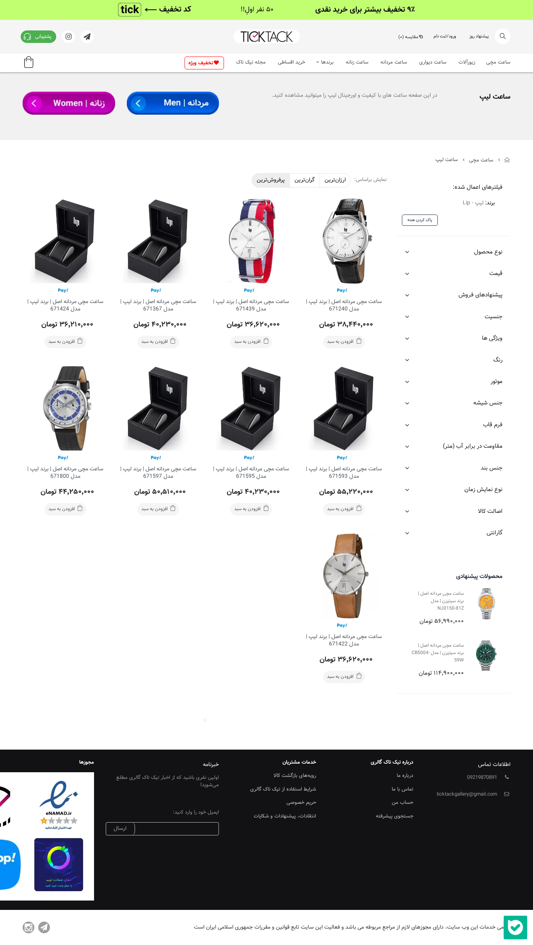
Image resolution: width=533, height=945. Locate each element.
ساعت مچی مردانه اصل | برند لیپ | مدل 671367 (158, 306)
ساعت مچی (498, 62)
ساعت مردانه (393, 62)
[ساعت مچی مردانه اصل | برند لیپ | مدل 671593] (344, 408)
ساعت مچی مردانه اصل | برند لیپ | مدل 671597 (158, 473)
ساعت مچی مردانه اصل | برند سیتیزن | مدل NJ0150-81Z (441, 601)
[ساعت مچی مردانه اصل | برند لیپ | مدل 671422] (344, 575)
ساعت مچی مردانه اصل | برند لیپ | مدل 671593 (344, 473)
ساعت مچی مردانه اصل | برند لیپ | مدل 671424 (65, 306)
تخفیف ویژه (200, 63)
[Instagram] (28, 927)
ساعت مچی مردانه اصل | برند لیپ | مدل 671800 (65, 473)
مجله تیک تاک (251, 62)
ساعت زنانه (357, 62)
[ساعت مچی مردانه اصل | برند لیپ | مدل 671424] (65, 241)
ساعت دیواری (432, 62)
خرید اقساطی (291, 62)
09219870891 (482, 778)
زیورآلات (466, 62)
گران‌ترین (305, 180)
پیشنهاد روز (479, 36)
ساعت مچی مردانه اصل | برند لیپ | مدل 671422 (344, 641)
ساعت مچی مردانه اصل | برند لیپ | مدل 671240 (344, 306)
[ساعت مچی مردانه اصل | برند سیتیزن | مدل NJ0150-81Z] (486, 603)
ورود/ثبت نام (445, 36)
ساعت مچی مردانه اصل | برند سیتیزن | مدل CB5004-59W (438, 653)
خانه (507, 160)
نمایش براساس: (370, 180)
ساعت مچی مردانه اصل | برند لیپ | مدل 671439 (251, 306)
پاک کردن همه (419, 220)
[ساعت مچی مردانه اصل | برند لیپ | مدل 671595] (251, 408)
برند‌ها (327, 62)
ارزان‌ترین (335, 180)
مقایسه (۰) (408, 37)
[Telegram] (44, 927)
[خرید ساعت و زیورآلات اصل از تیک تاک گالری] (266, 36)
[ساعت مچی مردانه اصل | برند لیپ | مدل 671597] (158, 408)
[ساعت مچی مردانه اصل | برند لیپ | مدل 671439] (251, 241)
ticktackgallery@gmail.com (467, 794)
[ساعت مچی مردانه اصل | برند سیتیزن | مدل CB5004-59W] (486, 655)
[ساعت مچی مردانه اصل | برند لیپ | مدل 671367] (158, 241)
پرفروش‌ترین (271, 180)
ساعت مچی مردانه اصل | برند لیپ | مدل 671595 (251, 473)
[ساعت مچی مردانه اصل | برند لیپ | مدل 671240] (344, 241)
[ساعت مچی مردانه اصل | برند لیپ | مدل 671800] (65, 408)
